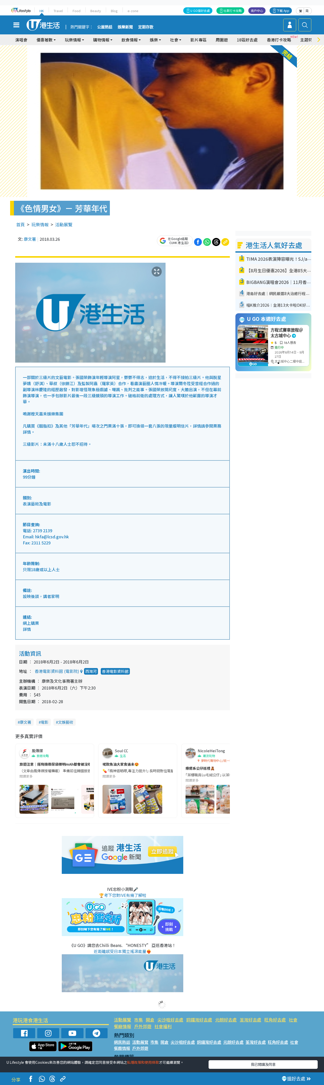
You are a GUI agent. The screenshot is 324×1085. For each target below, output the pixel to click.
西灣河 (91, 671)
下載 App (283, 10)
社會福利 (163, 1026)
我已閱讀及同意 (263, 1064)
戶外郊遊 (142, 1026)
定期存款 (145, 27)
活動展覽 (63, 224)
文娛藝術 (65, 722)
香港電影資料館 (115, 671)
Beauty (95, 10)
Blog (114, 10)
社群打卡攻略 (233, 10)
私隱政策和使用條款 (143, 1062)
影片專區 (198, 40)
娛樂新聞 (125, 27)
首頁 (20, 224)
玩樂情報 (40, 224)
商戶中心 (257, 10)
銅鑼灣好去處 (199, 1019)
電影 (44, 722)
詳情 (27, 629)
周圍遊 (222, 40)
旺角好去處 (275, 1019)
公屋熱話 (104, 27)
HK (41, 10)
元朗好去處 (226, 1019)
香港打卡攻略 (279, 40)
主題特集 (308, 40)
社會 (293, 1019)
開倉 (150, 1019)
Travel (58, 10)
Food (76, 10)
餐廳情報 (122, 1026)
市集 (138, 1019)
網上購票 (31, 623)
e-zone (133, 10)
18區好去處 (247, 40)
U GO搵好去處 (200, 10)
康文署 (30, 239)
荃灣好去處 (250, 1019)
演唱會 (21, 40)
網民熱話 (122, 1042)
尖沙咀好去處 (170, 1019)
